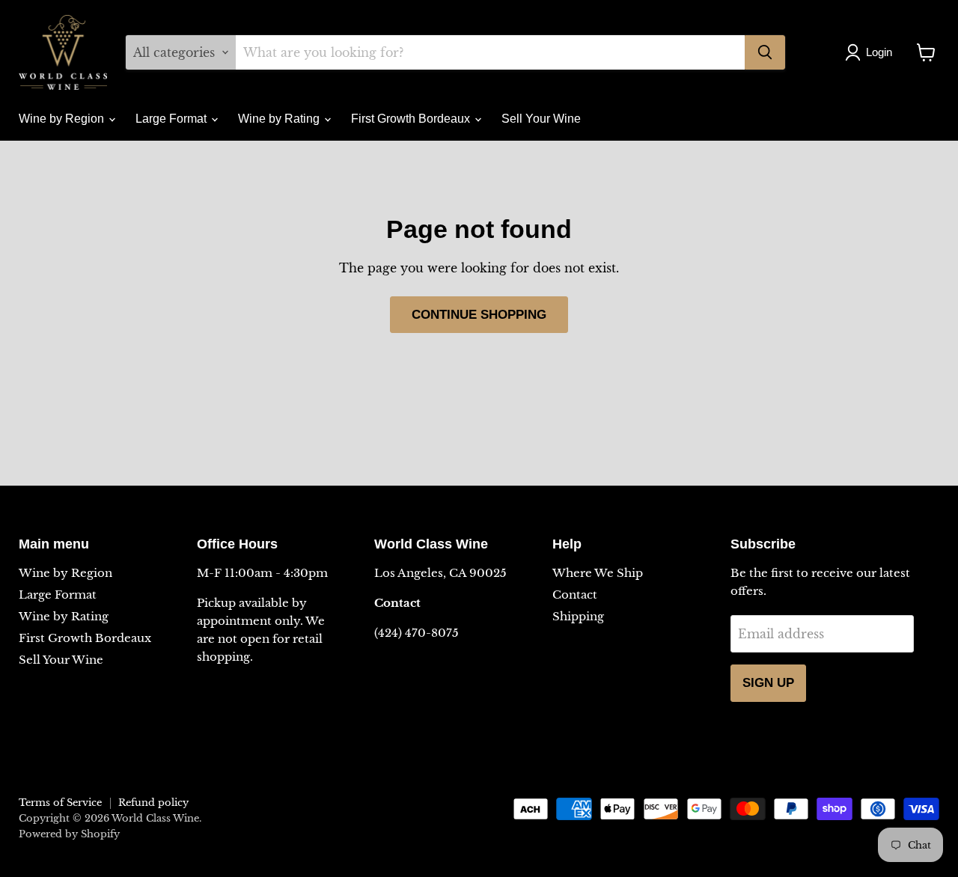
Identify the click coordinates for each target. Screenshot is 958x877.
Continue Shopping (479, 315)
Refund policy (153, 802)
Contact (574, 594)
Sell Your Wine (541, 118)
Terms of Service (60, 802)
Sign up (768, 683)
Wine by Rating (280, 118)
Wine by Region (63, 118)
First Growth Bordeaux (412, 118)
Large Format (172, 118)
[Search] (765, 52)
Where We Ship (597, 573)
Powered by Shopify (69, 834)
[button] (871, 52)
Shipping (578, 616)
